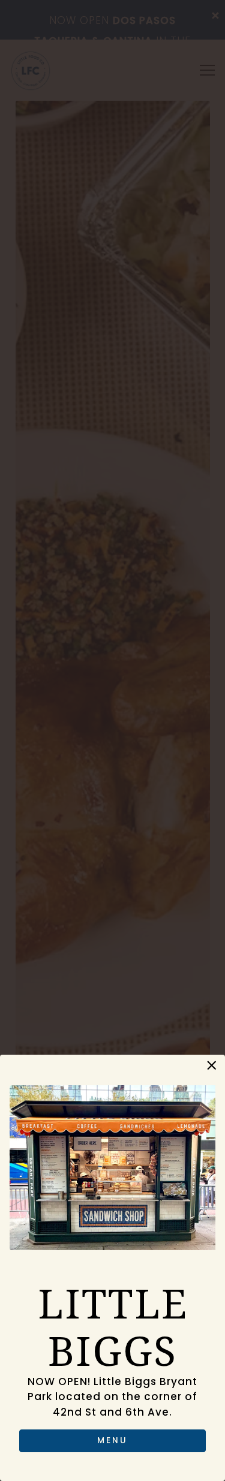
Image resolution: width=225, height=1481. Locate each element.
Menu (112, 1440)
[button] (212, 1065)
